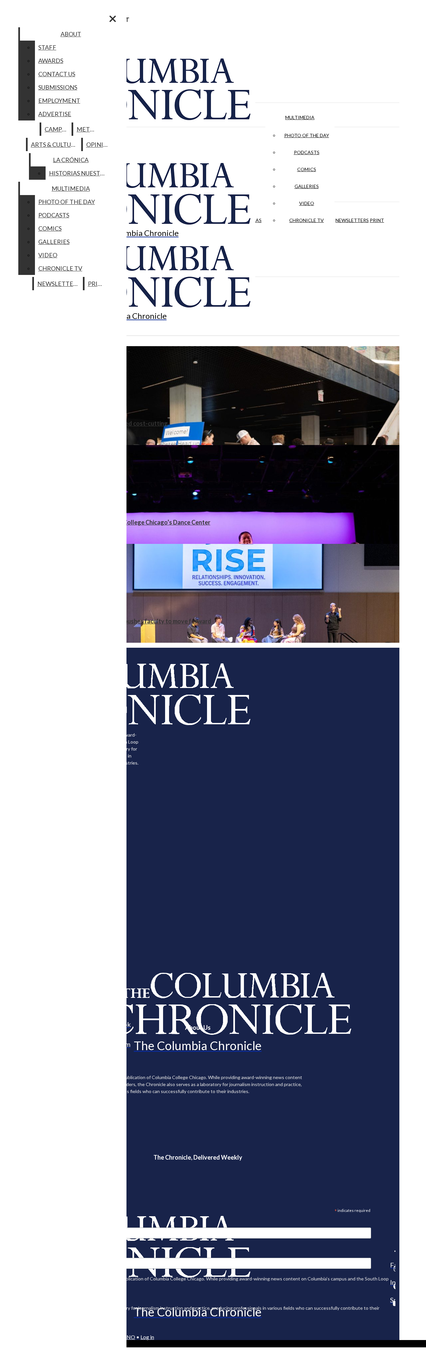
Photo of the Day (306, 135)
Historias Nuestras (80, 173)
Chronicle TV (306, 220)
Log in (147, 1337)
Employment (59, 100)
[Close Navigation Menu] (112, 18)
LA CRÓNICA (71, 159)
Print (377, 220)
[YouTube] (392, 1303)
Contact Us (56, 74)
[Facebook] (392, 1251)
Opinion (99, 144)
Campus (57, 129)
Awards (50, 60)
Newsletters (352, 220)
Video (306, 203)
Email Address (26, 1223)
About (71, 34)
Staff (47, 47)
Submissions (57, 87)
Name (18, 1253)
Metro (88, 129)
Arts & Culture (55, 144)
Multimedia (300, 117)
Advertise (54, 113)
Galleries (307, 186)
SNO (129, 1337)
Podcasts (307, 152)
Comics (306, 169)
